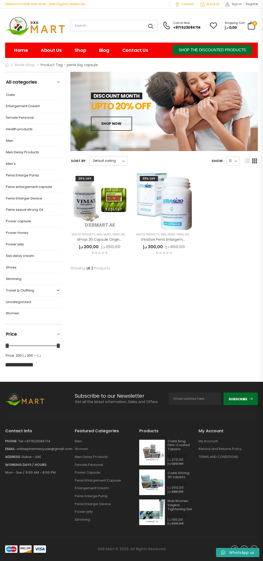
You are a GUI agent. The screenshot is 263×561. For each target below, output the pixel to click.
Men (9, 141)
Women (12, 313)
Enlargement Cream (23, 106)
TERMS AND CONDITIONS (218, 457)
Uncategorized (18, 302)
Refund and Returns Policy (220, 449)
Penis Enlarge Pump (22, 175)
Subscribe (238, 399)
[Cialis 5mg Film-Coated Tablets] (152, 452)
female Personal (20, 118)
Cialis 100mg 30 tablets (178, 475)
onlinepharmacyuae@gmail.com (44, 448)
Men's (11, 164)
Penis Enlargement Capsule (98, 480)
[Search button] (151, 26)
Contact (187, 4)
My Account (208, 441)
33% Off (149, 178)
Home (21, 50)
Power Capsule (87, 472)
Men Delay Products (22, 152)
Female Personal (89, 465)
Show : (218, 160)
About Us (213, 4)
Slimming (13, 279)
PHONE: (11, 441)
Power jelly (15, 244)
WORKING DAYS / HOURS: (26, 465)
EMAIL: (10, 448)
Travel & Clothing (20, 290)
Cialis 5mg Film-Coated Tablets (178, 445)
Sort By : (79, 160)
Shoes (11, 267)
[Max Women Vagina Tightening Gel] (152, 512)
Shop (80, 50)
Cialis (10, 95)
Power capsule (18, 221)
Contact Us (135, 50)
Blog (104, 50)
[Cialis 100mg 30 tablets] (152, 482)
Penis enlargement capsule (29, 187)
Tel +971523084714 (34, 441)
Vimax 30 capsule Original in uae (106, 239)
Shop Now (111, 123)
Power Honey (17, 233)
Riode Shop (25, 64)
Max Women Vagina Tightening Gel (179, 505)
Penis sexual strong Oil (24, 210)
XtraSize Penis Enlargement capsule (172, 239)
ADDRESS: (13, 456)
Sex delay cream (20, 256)
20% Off (84, 178)
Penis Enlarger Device (24, 198)
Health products (19, 129)
